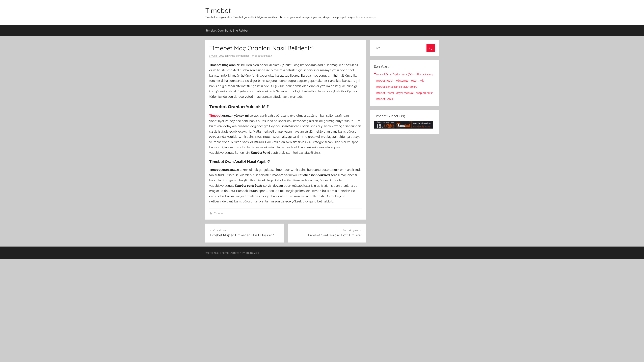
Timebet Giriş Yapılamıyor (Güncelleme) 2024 (403, 74)
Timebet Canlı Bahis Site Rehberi (227, 30)
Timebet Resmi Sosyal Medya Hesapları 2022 (403, 93)
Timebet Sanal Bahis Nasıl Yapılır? (395, 86)
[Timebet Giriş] (403, 127)
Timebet (218, 10)
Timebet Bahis (383, 99)
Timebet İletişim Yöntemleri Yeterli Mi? (399, 80)
